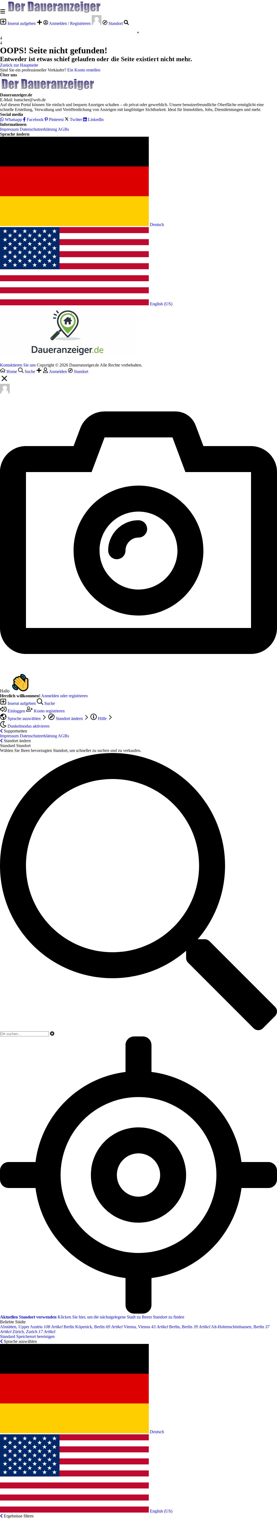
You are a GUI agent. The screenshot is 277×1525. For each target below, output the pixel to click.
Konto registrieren (49, 711)
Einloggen (16, 711)
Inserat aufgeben (21, 23)
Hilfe (102, 718)
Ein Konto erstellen (83, 70)
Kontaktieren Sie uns (18, 365)
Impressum (9, 129)
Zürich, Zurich (33, 1331)
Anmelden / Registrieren (70, 23)
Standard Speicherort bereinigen (27, 1336)
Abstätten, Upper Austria (31, 1326)
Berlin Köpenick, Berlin (93, 1326)
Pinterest (56, 119)
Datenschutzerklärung (38, 129)
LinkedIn (95, 119)
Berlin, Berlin (189, 1326)
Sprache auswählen (24, 718)
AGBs (63, 129)
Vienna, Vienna (146, 1326)
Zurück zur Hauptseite (19, 65)
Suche (49, 703)
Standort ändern (69, 718)
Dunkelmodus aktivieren (28, 726)
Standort (115, 23)
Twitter (76, 119)
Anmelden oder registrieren (64, 695)
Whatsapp (13, 119)
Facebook (35, 119)
